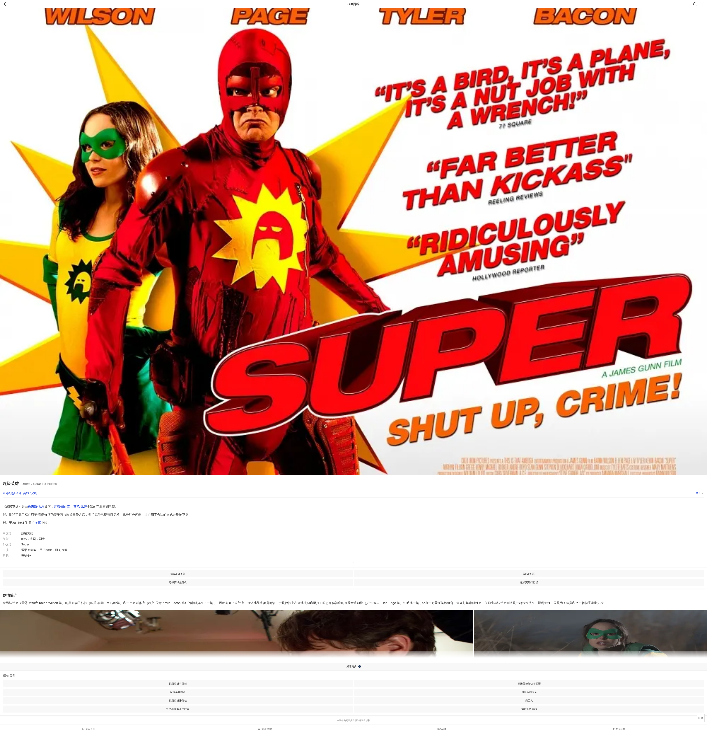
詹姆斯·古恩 (36, 506)
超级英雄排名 (178, 692)
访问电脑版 (266, 728)
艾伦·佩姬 (80, 506)
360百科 (353, 4)
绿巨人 (529, 700)
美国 (38, 523)
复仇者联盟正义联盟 (177, 709)
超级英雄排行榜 (529, 582)
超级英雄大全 (529, 692)
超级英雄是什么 (178, 582)
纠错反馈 (620, 728)
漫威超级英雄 (529, 709)
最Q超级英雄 (177, 573)
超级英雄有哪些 (178, 683)
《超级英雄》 (529, 573)
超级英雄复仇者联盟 (529, 683)
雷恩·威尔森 (62, 506)
